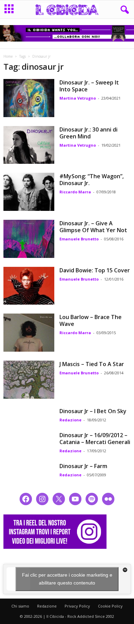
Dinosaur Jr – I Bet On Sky (92, 411)
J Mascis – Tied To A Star (91, 364)
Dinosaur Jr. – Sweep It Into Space (89, 86)
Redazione (70, 419)
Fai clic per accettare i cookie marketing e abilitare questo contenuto (67, 579)
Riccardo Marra (75, 191)
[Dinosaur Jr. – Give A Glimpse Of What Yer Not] (28, 239)
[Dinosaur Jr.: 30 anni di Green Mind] (28, 145)
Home (8, 56)
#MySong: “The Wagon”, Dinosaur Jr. (91, 179)
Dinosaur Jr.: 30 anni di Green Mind (88, 133)
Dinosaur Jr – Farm (83, 466)
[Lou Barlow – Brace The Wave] (28, 333)
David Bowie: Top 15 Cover (94, 270)
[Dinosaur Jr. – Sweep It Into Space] (28, 98)
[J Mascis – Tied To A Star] (28, 380)
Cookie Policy (110, 606)
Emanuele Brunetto (79, 238)
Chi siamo (20, 606)
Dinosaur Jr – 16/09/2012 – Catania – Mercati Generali (94, 438)
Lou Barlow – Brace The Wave (90, 320)
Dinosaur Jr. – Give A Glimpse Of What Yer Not (93, 226)
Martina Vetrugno (77, 98)
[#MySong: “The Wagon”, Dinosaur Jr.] (28, 192)
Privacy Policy (77, 606)
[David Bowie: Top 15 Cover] (28, 286)
